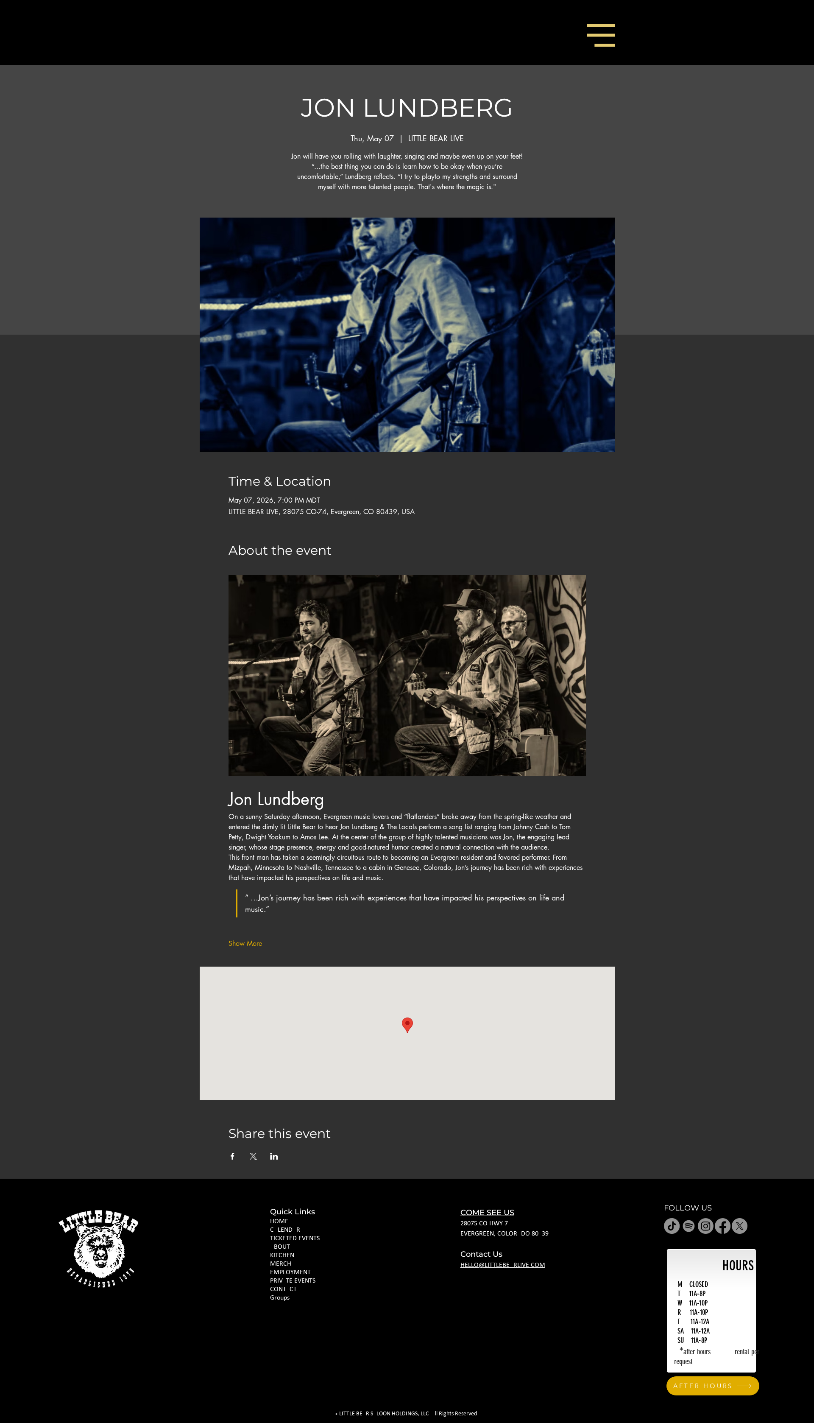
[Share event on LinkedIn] (274, 1156)
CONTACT (283, 1289)
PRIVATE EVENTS (292, 1281)
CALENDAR (285, 1230)
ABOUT (280, 1247)
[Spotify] (689, 1226)
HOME (279, 1221)
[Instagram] (706, 1226)
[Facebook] (722, 1226)
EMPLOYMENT (290, 1272)
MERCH (280, 1264)
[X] (739, 1226)
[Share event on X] (253, 1156)
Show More (245, 943)
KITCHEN (282, 1255)
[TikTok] (672, 1226)
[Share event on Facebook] (233, 1156)
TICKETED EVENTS (295, 1238)
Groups (280, 1297)
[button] (601, 35)
